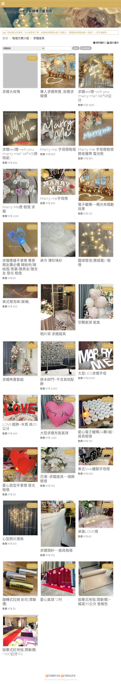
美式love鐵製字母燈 (94, 469)
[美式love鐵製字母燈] (96, 456)
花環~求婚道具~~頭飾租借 (57, 479)
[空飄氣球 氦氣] (96, 301)
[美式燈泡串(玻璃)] (20, 291)
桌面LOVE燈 (88, 531)
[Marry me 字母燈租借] (58, 128)
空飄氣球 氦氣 (89, 322)
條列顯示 (100, 42)
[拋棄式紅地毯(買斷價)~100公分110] (20, 630)
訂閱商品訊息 (69, 675)
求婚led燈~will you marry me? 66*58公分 (95, 96)
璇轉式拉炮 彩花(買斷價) (19, 601)
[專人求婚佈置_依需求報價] (58, 70)
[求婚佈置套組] (20, 358)
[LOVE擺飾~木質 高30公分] (20, 408)
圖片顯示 (114, 42)
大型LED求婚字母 (92, 373)
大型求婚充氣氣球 (54, 433)
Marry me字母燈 (54, 198)
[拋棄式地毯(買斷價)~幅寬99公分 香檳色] (96, 578)
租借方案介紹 (21, 38)
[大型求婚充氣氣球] (58, 412)
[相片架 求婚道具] (58, 307)
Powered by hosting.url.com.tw (60, 679)
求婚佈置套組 (13, 379)
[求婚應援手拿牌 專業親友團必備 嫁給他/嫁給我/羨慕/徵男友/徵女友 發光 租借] (20, 239)
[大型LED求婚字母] (96, 355)
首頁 (5, 38)
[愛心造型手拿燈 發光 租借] (20, 464)
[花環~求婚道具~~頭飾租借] (58, 460)
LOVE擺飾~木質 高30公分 (19, 426)
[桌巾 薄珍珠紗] (58, 239)
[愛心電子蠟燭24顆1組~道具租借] (96, 411)
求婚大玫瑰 (11, 92)
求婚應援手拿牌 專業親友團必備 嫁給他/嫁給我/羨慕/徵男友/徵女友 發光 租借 (20, 266)
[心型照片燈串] (20, 518)
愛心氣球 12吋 (51, 599)
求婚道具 (38, 38)
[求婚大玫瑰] (20, 70)
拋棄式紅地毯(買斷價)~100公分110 (19, 652)
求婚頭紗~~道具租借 (56, 550)
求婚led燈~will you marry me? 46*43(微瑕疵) (19, 153)
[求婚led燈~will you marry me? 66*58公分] (96, 70)
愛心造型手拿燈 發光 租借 (18, 487)
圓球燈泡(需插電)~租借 (94, 262)
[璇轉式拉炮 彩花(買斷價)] (20, 578)
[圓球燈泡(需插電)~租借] (96, 239)
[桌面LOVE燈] (96, 514)
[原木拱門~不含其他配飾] (58, 358)
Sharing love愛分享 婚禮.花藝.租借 (28, 11)
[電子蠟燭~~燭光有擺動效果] (96, 185)
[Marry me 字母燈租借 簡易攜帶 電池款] (96, 128)
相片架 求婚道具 (53, 334)
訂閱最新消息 (54, 675)
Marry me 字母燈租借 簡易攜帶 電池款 (96, 151)
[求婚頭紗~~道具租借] (58, 524)
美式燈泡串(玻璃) (16, 302)
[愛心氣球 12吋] (58, 578)
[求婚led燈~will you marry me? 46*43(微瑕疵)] (20, 128)
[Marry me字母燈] (58, 182)
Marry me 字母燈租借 (58, 149)
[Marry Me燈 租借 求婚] (20, 186)
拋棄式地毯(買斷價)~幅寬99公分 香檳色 (94, 601)
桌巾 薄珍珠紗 (51, 260)
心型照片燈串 (13, 539)
